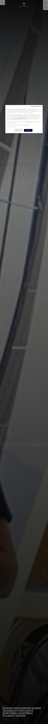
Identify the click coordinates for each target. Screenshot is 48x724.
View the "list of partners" (11, 126)
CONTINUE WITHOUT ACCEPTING (36, 106)
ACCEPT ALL (28, 130)
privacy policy (26, 125)
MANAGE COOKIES (18, 130)
